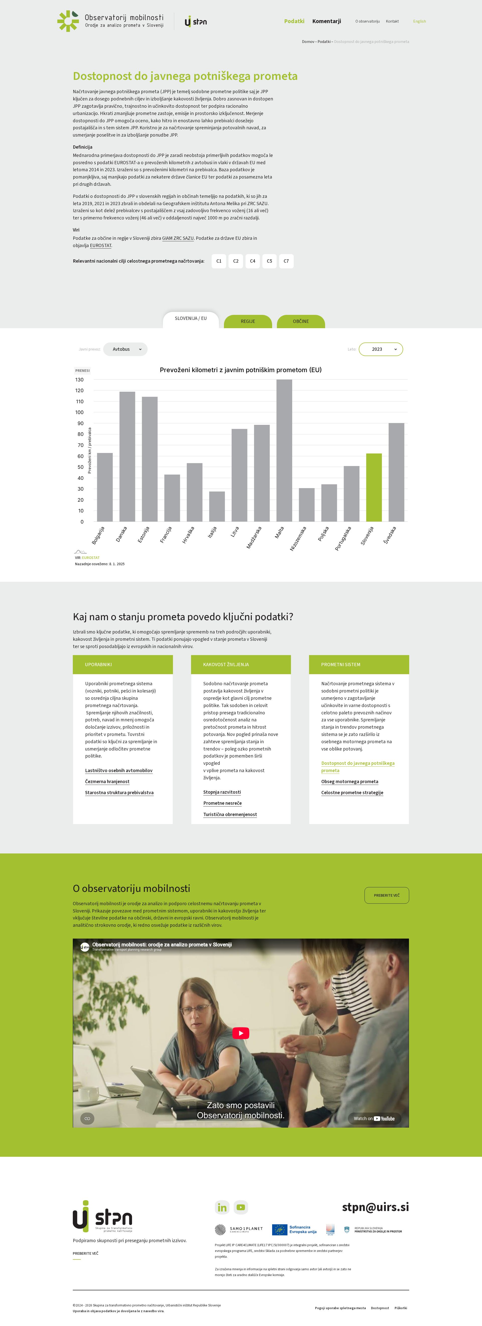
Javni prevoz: (90, 349)
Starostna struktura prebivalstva (119, 792)
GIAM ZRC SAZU (178, 238)
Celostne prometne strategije (352, 792)
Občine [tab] (301, 321)
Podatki (294, 21)
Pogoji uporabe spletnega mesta (340, 1308)
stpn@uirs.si (375, 1207)
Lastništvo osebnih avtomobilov (119, 770)
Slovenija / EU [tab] (191, 318)
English (419, 21)
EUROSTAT (100, 245)
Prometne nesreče (222, 803)
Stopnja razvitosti (222, 792)
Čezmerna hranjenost (107, 781)
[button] (82, 371)
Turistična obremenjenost (230, 814)
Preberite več (387, 895)
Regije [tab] (248, 321)
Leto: (352, 349)
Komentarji (326, 21)
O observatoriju (367, 21)
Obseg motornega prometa (349, 781)
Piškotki (401, 1308)
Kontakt (392, 21)
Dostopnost (380, 1308)
